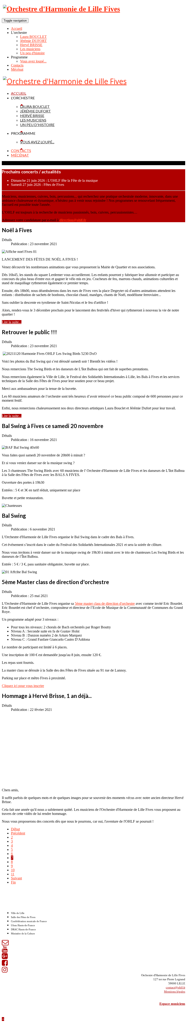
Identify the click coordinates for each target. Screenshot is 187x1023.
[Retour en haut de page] (3, 1019)
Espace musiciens (172, 1004)
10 (13, 870)
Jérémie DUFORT (33, 41)
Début (15, 829)
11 (12, 874)
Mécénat (17, 69)
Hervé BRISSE (31, 45)
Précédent (18, 833)
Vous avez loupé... (33, 61)
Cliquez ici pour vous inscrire (23, 686)
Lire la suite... (11, 322)
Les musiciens (30, 49)
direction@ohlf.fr (73, 220)
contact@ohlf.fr (175, 987)
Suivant (16, 878)
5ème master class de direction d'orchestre (105, 603)
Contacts (17, 65)
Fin (13, 882)
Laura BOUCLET (33, 37)
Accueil (16, 28)
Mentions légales (174, 991)
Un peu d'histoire (32, 53)
